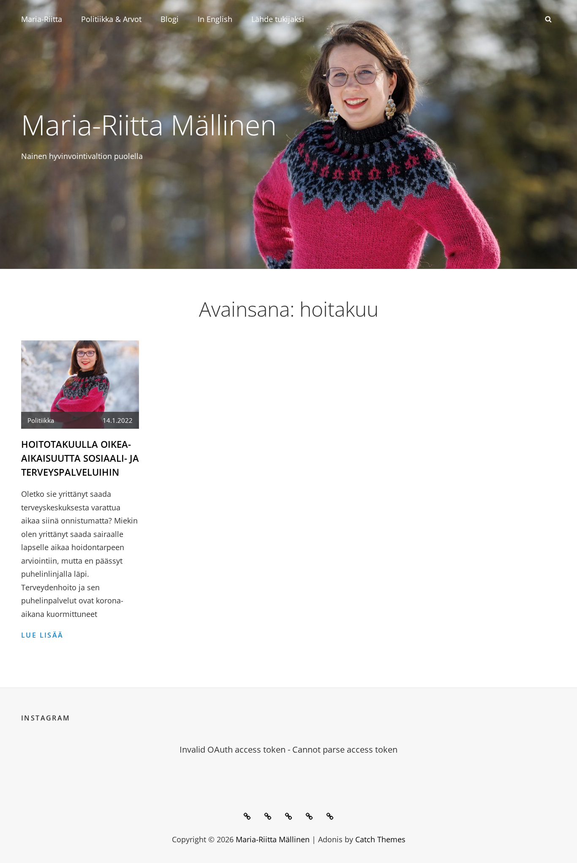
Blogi (170, 19)
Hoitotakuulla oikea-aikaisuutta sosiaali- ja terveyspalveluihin (80, 458)
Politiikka (40, 420)
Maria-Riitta (41, 19)
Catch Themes (380, 839)
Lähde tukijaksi (277, 19)
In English (215, 19)
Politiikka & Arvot (111, 19)
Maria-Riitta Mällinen (149, 124)
